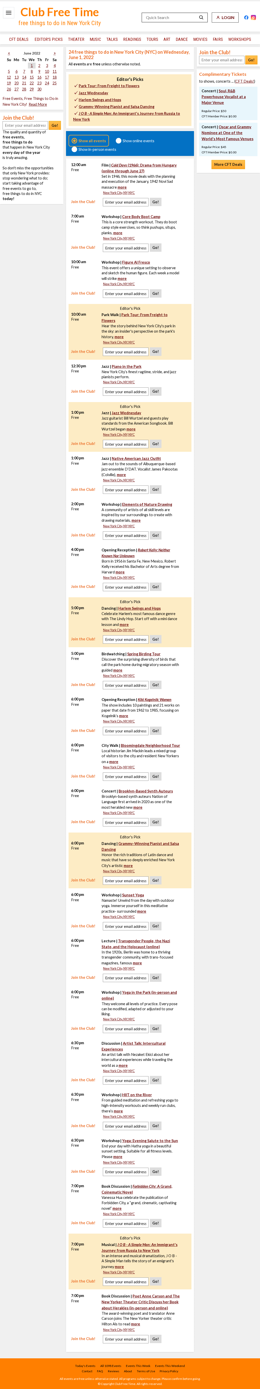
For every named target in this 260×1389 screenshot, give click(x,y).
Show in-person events (97, 149)
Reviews (113, 1371)
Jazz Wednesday (93, 93)
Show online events (138, 140)
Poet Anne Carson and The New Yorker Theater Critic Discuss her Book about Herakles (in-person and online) (141, 1302)
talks (112, 39)
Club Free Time (60, 12)
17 (47, 77)
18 (55, 77)
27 (16, 89)
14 (24, 77)
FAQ (100, 1371)
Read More (38, 104)
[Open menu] (8, 12)
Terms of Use (146, 1371)
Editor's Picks (49, 39)
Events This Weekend (170, 1366)
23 (39, 83)
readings (132, 39)
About (128, 1371)
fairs (218, 39)
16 (39, 77)
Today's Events (85, 1366)
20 (16, 83)
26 (9, 89)
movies (200, 39)
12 (9, 77)
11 (55, 71)
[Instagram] (253, 17)
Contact (87, 1371)
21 (24, 83)
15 (32, 77)
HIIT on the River (137, 1095)
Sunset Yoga (133, 895)
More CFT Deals (228, 164)
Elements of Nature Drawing (147, 504)
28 (24, 89)
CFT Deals (18, 39)
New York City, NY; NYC (119, 193)
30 (39, 89)
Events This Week (138, 1366)
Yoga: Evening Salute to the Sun (150, 1141)
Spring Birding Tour (143, 654)
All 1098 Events (110, 1366)
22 (32, 83)
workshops (239, 39)
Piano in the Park (126, 366)
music (95, 39)
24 (47, 83)
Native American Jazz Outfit (136, 458)
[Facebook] (246, 17)
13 (16, 77)
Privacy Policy (169, 1371)
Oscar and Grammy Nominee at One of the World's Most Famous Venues (227, 133)
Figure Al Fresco (136, 262)
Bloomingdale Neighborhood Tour (150, 745)
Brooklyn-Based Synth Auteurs (146, 791)
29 (32, 89)
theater (76, 39)
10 (47, 71)
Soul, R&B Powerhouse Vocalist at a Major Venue (224, 97)
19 (9, 83)
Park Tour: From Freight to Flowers (109, 86)
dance (182, 39)
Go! (55, 125)
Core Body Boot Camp (141, 216)
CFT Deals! (244, 81)
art (167, 39)
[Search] (201, 17)
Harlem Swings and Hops (100, 100)
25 (55, 83)
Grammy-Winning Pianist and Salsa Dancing (116, 106)
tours (152, 39)
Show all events (92, 140)
